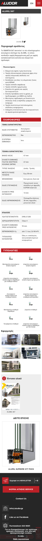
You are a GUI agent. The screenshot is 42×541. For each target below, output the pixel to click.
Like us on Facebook (18, 517)
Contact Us (21, 498)
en (31, 3)
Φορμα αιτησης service (21, 489)
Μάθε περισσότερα (21, 539)
